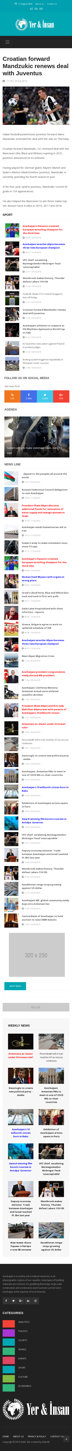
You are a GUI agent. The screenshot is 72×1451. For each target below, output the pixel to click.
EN (41, 8)
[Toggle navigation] (7, 42)
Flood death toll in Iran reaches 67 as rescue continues (45, 741)
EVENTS (22, 1358)
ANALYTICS (24, 1321)
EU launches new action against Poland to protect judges (43, 345)
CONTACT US (56, 1436)
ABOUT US (18, 1436)
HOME (6, 1436)
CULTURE (23, 1376)
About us (39, 3)
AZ (31, 8)
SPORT (22, 1367)
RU (36, 8)
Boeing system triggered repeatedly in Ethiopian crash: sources (43, 361)
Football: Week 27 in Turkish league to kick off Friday (43, 295)
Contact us (52, 3)
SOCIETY (22, 1340)
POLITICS (23, 1331)
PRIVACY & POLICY (37, 1436)
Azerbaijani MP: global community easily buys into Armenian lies (35, 450)
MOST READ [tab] (15, 986)
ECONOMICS (24, 1386)
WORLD (22, 1349)
